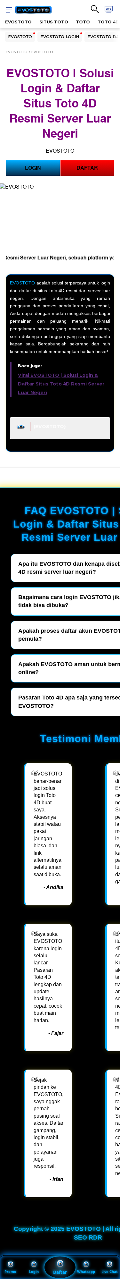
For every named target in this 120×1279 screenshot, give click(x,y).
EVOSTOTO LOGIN (59, 36)
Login (34, 1271)
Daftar (60, 1272)
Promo (10, 1271)
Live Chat (109, 1271)
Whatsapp (86, 1271)
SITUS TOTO (53, 21)
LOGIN (33, 168)
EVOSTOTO (18, 21)
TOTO (83, 21)
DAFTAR (87, 168)
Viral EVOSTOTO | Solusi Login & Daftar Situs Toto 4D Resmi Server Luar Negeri (61, 383)
